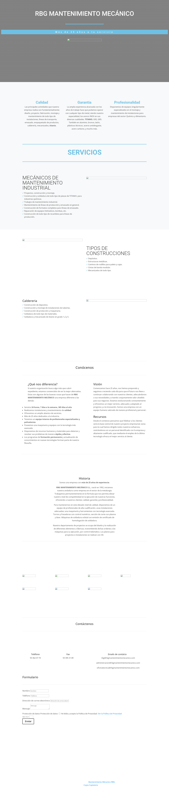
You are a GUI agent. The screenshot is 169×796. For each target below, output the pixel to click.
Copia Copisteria (91, 785)
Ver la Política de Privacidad (110, 713)
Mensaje (26, 708)
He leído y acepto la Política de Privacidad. (91, 713)
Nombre (26, 691)
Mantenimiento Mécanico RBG (101, 782)
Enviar (28, 721)
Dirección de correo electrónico (36, 700)
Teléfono (26, 695)
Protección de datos (31, 713)
